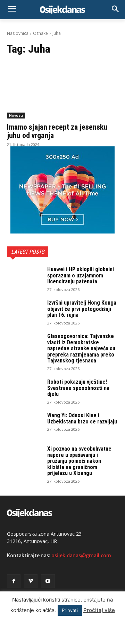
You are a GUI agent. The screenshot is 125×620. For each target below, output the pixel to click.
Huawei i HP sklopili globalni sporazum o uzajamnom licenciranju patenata (80, 275)
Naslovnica (17, 33)
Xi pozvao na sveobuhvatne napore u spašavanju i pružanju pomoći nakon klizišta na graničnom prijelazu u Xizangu (79, 460)
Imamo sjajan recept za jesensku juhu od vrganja (57, 131)
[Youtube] (48, 581)
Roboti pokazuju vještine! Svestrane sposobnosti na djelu (78, 387)
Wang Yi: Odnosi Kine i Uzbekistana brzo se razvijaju (82, 418)
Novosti (16, 115)
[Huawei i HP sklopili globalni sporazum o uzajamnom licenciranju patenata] (24, 278)
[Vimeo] (31, 581)
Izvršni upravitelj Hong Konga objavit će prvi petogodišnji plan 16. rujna (81, 308)
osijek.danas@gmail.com (81, 555)
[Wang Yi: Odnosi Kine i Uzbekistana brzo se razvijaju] (24, 424)
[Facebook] (13, 581)
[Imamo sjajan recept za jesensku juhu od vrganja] (62, 90)
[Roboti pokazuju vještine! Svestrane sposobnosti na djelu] (24, 391)
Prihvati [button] (70, 610)
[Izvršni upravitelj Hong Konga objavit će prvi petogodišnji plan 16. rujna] (24, 312)
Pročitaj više (99, 610)
